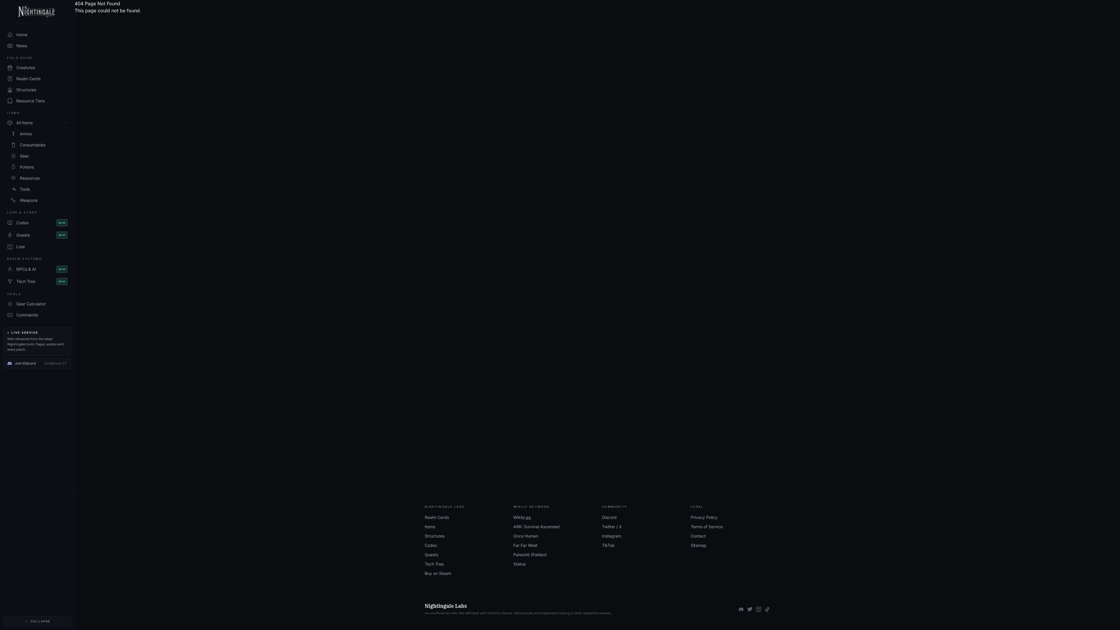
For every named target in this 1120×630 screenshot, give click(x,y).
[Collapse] (66, 122)
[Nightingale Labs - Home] (37, 12)
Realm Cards (437, 517)
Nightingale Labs (446, 606)
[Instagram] (758, 609)
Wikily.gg (522, 517)
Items (430, 526)
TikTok (608, 545)
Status (519, 563)
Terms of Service (707, 526)
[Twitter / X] (749, 609)
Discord (609, 517)
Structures (434, 535)
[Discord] (741, 609)
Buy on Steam (438, 573)
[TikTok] (767, 609)
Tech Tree (434, 563)
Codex (431, 545)
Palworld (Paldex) (530, 554)
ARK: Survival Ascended (536, 526)
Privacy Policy (704, 517)
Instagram (611, 535)
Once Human (525, 535)
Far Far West (525, 545)
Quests (431, 554)
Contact (698, 535)
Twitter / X (612, 526)
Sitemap (698, 545)
